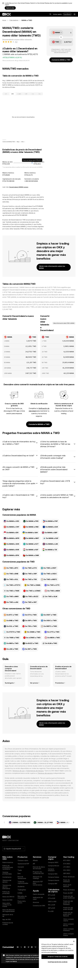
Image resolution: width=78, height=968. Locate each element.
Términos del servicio (6, 881)
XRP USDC (66, 873)
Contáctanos (6, 877)
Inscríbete (67, 14)
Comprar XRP (52, 883)
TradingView (22, 890)
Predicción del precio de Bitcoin (69, 897)
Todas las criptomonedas (23, 882)
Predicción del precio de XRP (68, 908)
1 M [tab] (26, 94)
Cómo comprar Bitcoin (68, 924)
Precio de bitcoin (69, 877)
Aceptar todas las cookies (57, 956)
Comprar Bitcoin (53, 866)
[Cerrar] (74, 941)
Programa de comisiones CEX (38, 872)
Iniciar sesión (57, 14)
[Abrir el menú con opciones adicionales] (75, 14)
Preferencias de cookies (7, 923)
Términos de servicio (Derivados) (6, 886)
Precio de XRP (68, 893)
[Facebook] (32, 947)
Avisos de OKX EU (8, 896)
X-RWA (20, 893)
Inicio (4, 20)
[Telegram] (28, 947)
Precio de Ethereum (66, 880)
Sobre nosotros (7, 862)
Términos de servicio (45, 773)
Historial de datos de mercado (39, 867)
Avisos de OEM (7, 900)
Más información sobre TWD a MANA (63, 323)
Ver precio (34, 683)
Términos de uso (18, 771)
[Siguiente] (74, 822)
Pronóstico (59, 683)
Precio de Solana (69, 890)
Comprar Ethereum (51, 869)
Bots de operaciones (22, 877)
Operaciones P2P (23, 863)
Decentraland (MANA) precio (18, 187)
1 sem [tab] (19, 94)
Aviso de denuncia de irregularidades (8, 910)
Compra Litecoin (53, 880)
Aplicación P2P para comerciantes (38, 883)
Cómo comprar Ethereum (68, 929)
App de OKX (6, 919)
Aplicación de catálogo (37, 877)
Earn (19, 873)
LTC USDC (66, 867)
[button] (50, 14)
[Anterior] (4, 822)
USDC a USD (52, 901)
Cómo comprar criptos (68, 919)
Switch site (10, 8)
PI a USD (51, 911)
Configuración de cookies (57, 962)
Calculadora (13, 20)
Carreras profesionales (7, 873)
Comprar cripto (23, 860)
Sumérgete (9, 683)
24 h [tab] (12, 94)
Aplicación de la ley (7, 915)
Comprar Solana (53, 877)
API (34, 863)
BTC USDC (66, 860)
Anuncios (36, 902)
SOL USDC (66, 870)
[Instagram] (25, 947)
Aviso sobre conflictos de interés (6, 904)
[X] (21, 947)
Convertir (21, 867)
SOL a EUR (51, 905)
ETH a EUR (51, 898)
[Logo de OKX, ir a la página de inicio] (6, 14)
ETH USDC (66, 863)
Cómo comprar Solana (68, 934)
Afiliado (35, 860)
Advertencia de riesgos (35, 771)
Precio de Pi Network (67, 885)
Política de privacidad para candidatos (7, 867)
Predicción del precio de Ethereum (68, 902)
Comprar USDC (53, 862)
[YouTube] (18, 947)
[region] (57, 953)
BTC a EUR (51, 895)
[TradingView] (35, 947)
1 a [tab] (33, 94)
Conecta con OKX (39, 905)
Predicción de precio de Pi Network (67, 914)
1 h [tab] (6, 94)
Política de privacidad (5, 892)
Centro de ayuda (38, 894)
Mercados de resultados (22, 897)
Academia (21, 886)
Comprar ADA (52, 874)
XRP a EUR (51, 908)
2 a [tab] (39, 94)
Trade (20, 870)
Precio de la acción (21, 902)
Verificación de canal (38, 898)
